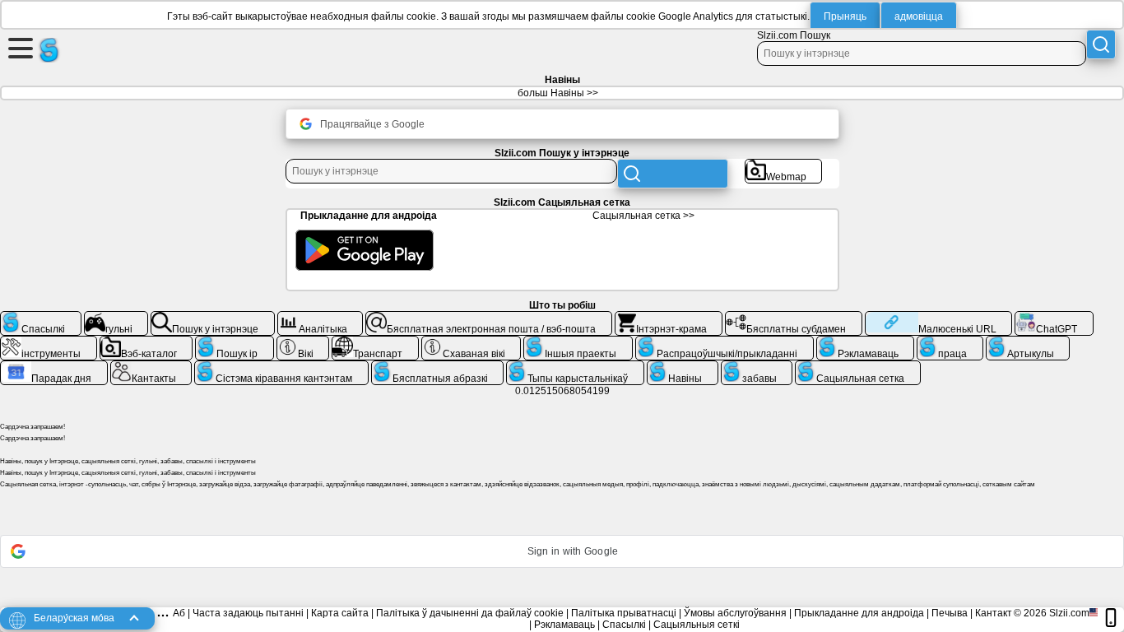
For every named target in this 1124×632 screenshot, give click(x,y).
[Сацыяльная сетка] (858, 367)
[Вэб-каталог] (146, 342)
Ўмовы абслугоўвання (735, 613)
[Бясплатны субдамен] (793, 317)
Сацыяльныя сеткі (696, 624)
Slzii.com (1069, 613)
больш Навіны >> (558, 93)
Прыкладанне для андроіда (859, 613)
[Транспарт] (375, 342)
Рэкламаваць (564, 624)
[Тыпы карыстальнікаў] (575, 367)
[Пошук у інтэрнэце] (213, 317)
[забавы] (757, 367)
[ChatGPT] (1054, 317)
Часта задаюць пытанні (248, 613)
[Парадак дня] (54, 367)
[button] (562, 551)
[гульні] (116, 317)
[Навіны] (682, 367)
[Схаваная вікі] (471, 342)
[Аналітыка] (320, 317)
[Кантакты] (151, 367)
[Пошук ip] (234, 342)
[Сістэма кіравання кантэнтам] (281, 367)
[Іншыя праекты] (578, 342)
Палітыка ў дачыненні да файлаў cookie (470, 613)
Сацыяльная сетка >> (643, 215)
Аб (179, 613)
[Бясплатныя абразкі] (437, 367)
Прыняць (845, 16)
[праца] (950, 342)
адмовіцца (918, 16)
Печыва (949, 613)
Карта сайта (340, 613)
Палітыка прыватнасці (623, 613)
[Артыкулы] (1028, 342)
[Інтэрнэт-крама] (669, 317)
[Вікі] (303, 342)
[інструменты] (48, 342)
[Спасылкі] (40, 317)
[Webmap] (784, 165)
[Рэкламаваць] (865, 342)
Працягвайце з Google (372, 124)
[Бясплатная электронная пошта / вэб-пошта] (488, 317)
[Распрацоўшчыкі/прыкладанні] (724, 342)
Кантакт (993, 613)
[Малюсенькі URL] (938, 317)
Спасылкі (624, 624)
